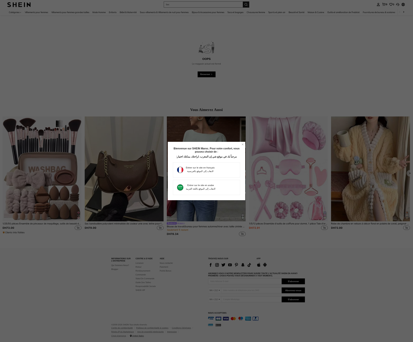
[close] (242, 144)
